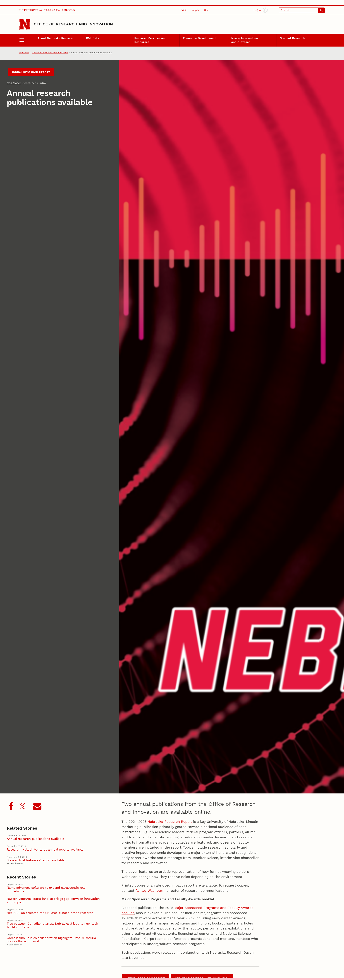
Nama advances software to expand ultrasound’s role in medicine (46, 889)
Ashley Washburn (149, 891)
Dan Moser (14, 83)
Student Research (292, 38)
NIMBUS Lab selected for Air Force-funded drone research (50, 913)
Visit (184, 10)
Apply (195, 10)
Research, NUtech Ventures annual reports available (45, 849)
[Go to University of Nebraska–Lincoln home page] (24, 24)
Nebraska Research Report (169, 822)
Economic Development (200, 38)
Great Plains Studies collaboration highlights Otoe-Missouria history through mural (51, 939)
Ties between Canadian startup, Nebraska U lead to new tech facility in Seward (52, 925)
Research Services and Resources (150, 40)
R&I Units (92, 38)
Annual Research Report (30, 72)
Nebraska (24, 52)
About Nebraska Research (55, 38)
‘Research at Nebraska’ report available (35, 860)
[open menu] (26, 40)
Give (206, 10)
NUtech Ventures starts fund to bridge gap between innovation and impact (53, 900)
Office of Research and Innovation (73, 24)
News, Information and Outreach (244, 40)
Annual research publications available (35, 839)
